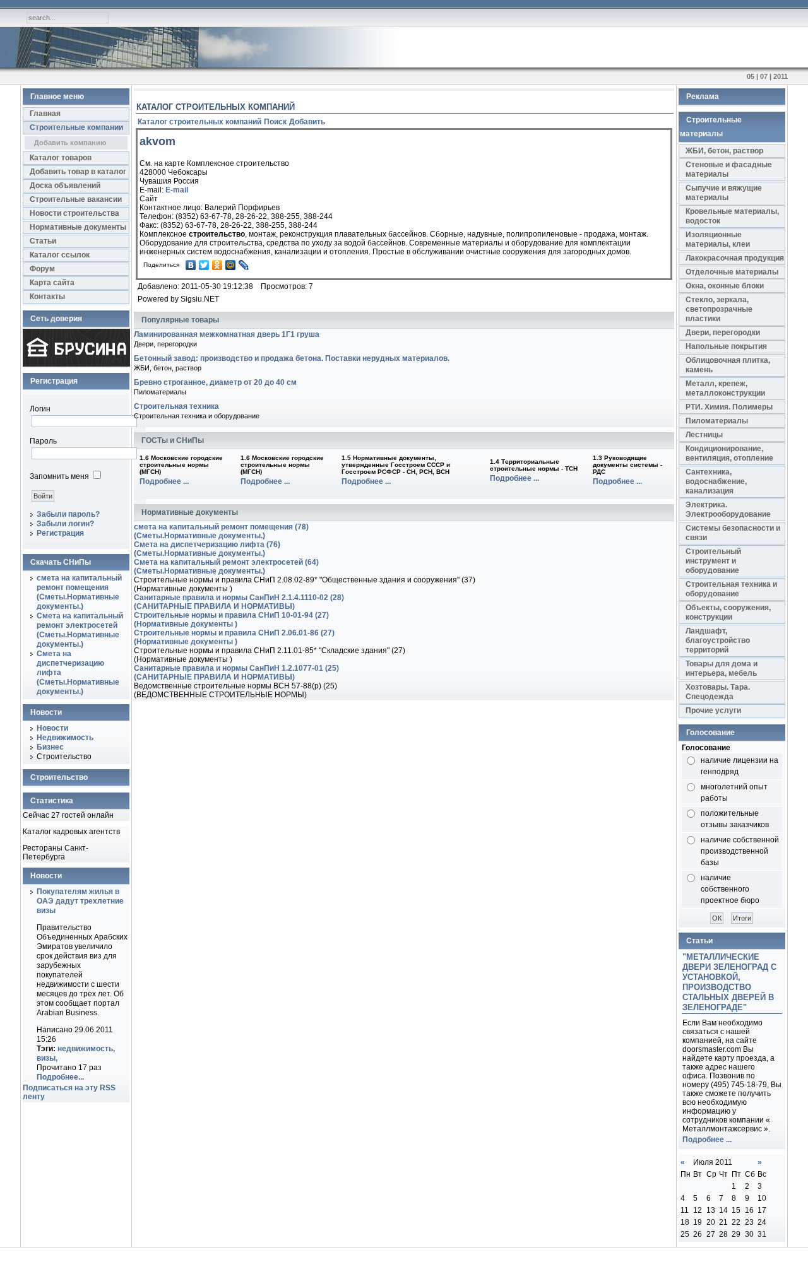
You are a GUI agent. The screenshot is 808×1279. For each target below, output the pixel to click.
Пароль (43, 441)
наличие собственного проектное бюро (730, 889)
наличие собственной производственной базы (740, 851)
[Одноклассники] (217, 265)
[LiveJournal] (244, 265)
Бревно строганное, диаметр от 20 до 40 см (215, 382)
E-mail (176, 190)
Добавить (307, 121)
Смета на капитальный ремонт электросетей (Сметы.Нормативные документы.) (80, 630)
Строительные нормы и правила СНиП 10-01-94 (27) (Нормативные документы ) (231, 619)
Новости (52, 728)
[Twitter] (204, 265)
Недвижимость (65, 737)
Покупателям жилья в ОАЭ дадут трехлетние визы (80, 901)
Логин (40, 408)
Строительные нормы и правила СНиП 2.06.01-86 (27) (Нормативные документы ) (234, 637)
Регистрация (60, 533)
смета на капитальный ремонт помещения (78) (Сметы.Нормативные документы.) (221, 531)
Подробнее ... (164, 481)
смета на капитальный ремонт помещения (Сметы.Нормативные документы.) (79, 592)
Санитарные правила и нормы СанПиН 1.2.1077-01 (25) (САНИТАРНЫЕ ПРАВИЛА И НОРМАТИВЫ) (236, 672)
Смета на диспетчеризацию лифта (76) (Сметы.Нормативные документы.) (207, 549)
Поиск (275, 121)
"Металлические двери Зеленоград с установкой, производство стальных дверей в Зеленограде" (729, 982)
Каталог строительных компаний (199, 121)
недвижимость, (86, 1048)
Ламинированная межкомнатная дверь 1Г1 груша (226, 334)
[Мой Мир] (230, 265)
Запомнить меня (59, 476)
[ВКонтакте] (191, 265)
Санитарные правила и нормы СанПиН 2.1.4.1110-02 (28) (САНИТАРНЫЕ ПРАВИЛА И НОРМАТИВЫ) (239, 602)
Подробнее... (60, 1077)
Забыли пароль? (68, 514)
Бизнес (50, 747)
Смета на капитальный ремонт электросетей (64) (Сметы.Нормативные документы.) (226, 566)
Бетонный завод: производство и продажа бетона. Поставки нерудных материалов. (291, 358)
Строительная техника (176, 406)
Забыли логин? (65, 523)
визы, (47, 1058)
